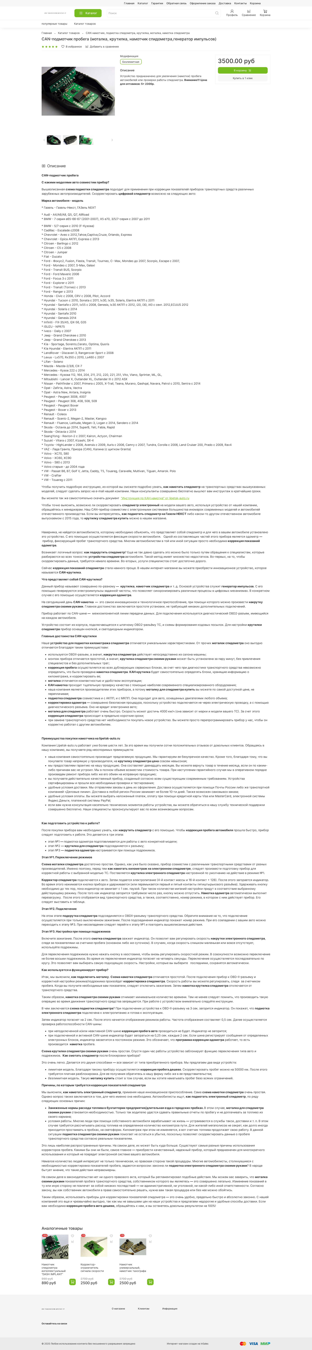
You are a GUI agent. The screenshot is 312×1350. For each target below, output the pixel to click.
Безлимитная (130, 61)
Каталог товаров (85, 23)
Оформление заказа (202, 3)
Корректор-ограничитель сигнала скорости (92, 1268)
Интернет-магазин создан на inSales (187, 1343)
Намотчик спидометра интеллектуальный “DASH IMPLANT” (54, 1269)
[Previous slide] (47, 91)
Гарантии (157, 3)
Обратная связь (176, 3)
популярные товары (54, 23)
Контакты (240, 3)
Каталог (143, 3)
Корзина (255, 3)
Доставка (225, 3)
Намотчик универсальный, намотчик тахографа (132, 1268)
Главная (129, 3)
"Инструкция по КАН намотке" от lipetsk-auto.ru (155, 498)
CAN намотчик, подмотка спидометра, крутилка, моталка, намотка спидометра (138, 33)
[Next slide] (110, 91)
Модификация (129, 56)
